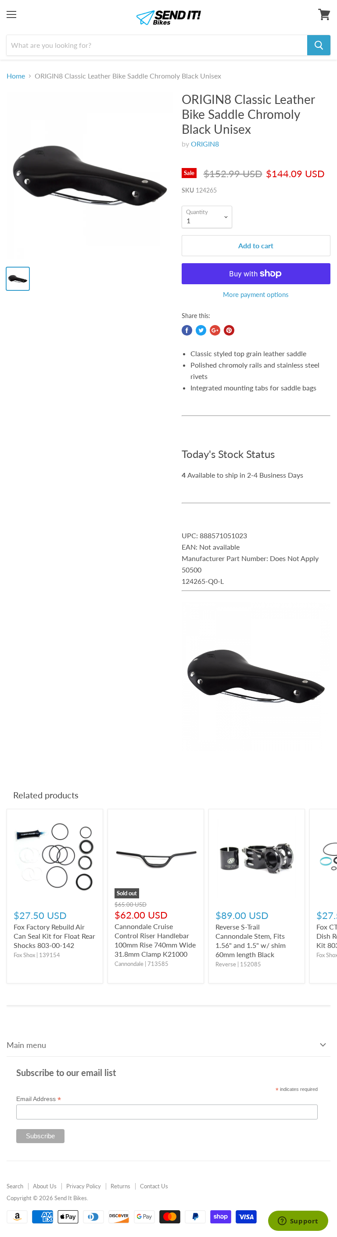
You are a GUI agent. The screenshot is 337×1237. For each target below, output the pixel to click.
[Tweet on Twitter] (201, 330)
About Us (45, 1186)
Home (16, 76)
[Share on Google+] (215, 330)
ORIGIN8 (205, 143)
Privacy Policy (83, 1186)
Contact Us (154, 1186)
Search (15, 1186)
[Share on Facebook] (187, 330)
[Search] (318, 45)
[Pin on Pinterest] (229, 330)
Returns (120, 1186)
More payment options (256, 294)
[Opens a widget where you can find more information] (298, 1222)
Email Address (38, 1099)
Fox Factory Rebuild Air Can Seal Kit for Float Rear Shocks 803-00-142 (54, 935)
